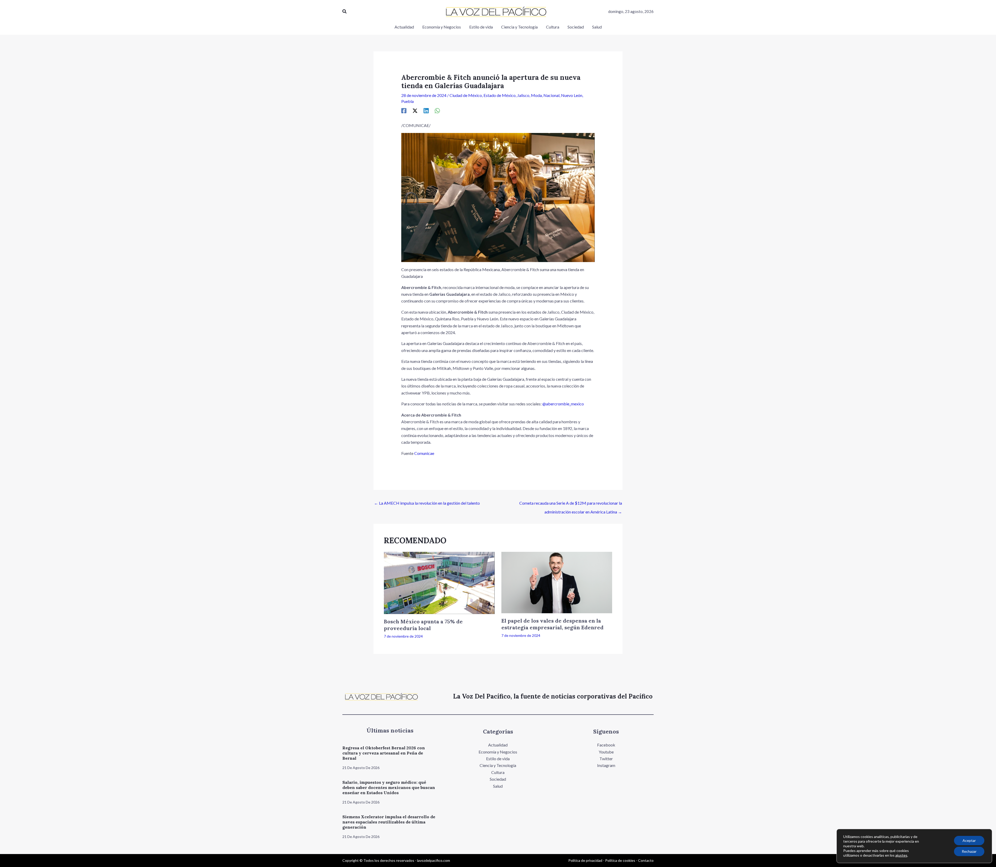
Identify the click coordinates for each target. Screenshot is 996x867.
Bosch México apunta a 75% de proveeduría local (423, 624)
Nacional (551, 95)
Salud (498, 786)
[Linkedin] (426, 110)
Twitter (606, 758)
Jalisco (523, 95)
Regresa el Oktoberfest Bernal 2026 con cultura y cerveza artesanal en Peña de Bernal (383, 753)
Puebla (407, 101)
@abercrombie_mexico (563, 403)
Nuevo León (571, 95)
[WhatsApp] (437, 110)
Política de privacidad (585, 860)
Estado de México (499, 95)
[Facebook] (403, 110)
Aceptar (969, 840)
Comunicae (424, 453)
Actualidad (498, 744)
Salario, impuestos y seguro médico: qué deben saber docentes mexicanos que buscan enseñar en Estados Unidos (388, 787)
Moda (536, 95)
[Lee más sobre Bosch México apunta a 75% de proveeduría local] (439, 582)
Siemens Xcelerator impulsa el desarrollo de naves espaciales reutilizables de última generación (388, 822)
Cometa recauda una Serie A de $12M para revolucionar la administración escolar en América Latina (570, 504)
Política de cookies (620, 860)
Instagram (606, 765)
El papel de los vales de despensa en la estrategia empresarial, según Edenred (552, 624)
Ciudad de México (465, 95)
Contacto (646, 860)
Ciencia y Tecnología (498, 765)
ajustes (901, 855)
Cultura (497, 772)
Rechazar (969, 851)
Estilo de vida (498, 758)
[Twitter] (415, 110)
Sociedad (498, 779)
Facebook (606, 744)
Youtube (606, 751)
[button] (344, 11)
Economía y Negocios (498, 751)
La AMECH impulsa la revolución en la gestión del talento (427, 503)
